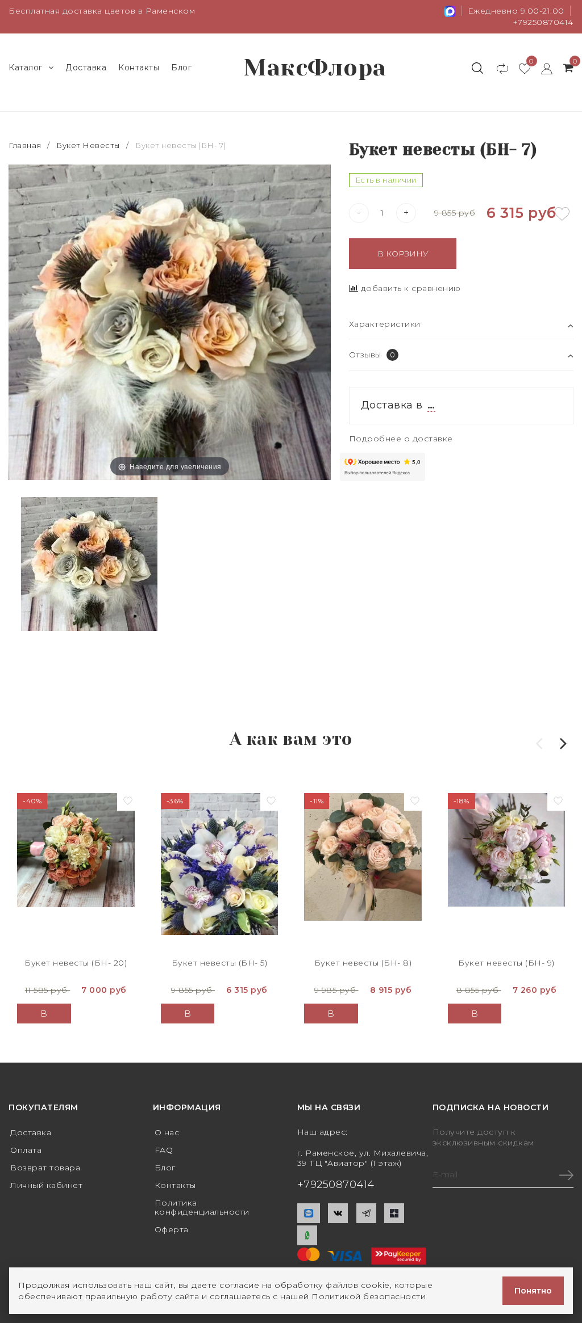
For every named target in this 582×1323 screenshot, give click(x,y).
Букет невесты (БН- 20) (75, 963)
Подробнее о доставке (401, 438)
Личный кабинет (46, 1185)
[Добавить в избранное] (562, 214)
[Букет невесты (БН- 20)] (76, 871)
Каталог (26, 67)
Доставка (85, 67)
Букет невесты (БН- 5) (220, 963)
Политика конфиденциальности (202, 1207)
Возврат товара (45, 1167)
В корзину (402, 253)
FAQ (164, 1150)
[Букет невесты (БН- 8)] (363, 871)
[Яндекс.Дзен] (394, 1213)
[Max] (308, 1213)
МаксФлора (315, 67)
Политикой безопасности (368, 1296)
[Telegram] (366, 1213)
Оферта (172, 1229)
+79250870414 (543, 22)
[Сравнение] (497, 68)
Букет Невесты (88, 145)
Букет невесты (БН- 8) (363, 963)
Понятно (533, 1291)
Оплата (25, 1150)
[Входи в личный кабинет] (541, 68)
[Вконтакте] (338, 1213)
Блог (181, 67)
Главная (26, 145)
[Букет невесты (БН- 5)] (219, 871)
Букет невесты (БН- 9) (506, 963)
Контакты (138, 67)
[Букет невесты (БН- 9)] (507, 871)
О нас (167, 1132)
